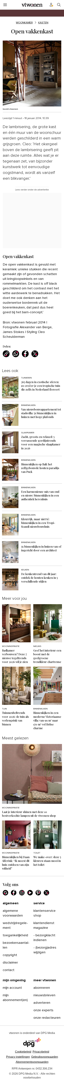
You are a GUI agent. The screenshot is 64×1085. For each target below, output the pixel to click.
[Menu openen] (5, 4)
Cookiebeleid (23, 1051)
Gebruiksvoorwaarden (44, 1056)
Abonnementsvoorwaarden (32, 1061)
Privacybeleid (41, 1051)
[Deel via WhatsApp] (15, 353)
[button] (18, 1056)
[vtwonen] (32, 5)
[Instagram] (22, 892)
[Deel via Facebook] (25, 353)
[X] (46, 892)
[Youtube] (30, 892)
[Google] (5, 892)
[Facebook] (13, 892)
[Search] (58, 4)
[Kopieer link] (6, 353)
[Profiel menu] (51, 4)
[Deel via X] (34, 353)
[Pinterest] (38, 892)
